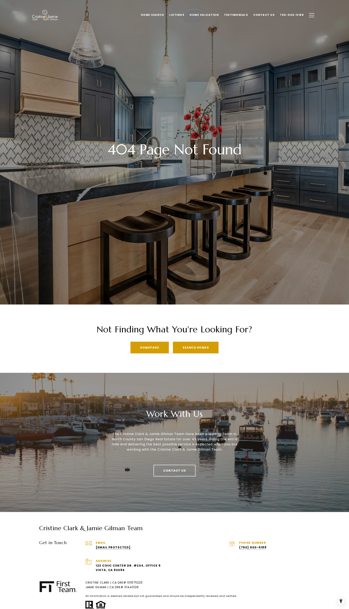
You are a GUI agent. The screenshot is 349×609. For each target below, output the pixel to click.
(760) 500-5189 (252, 547)
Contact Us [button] (174, 471)
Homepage (149, 348)
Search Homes (196, 348)
